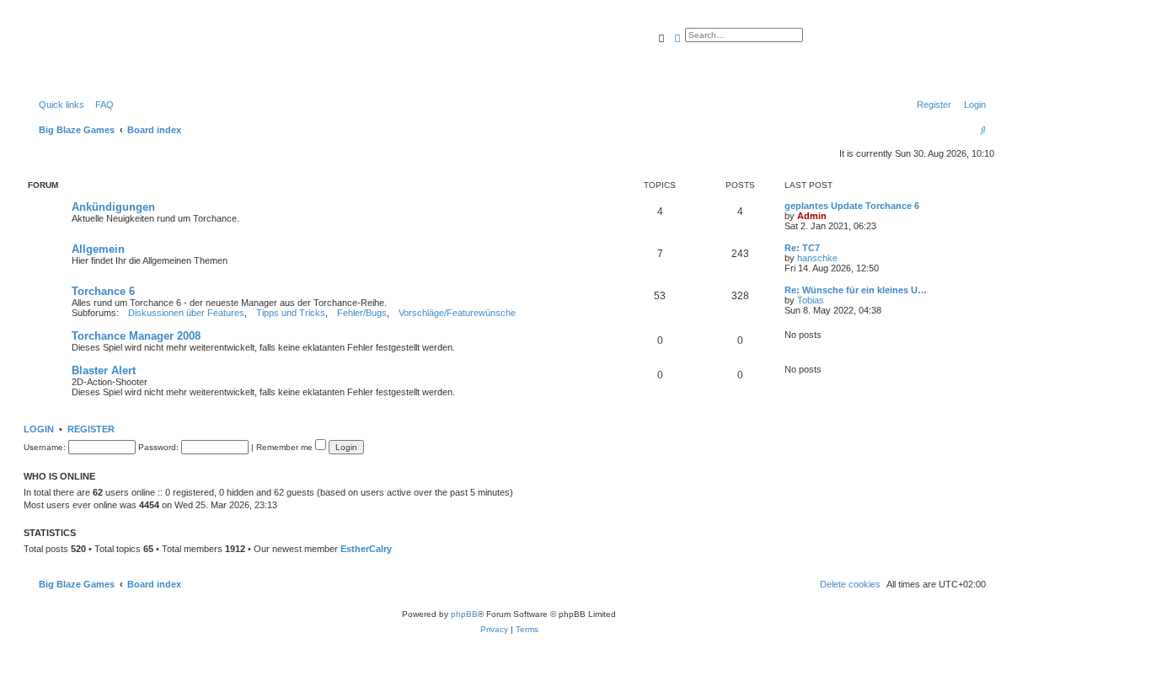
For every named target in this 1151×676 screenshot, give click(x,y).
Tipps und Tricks (290, 313)
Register (91, 429)
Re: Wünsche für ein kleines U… (855, 290)
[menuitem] (101, 104)
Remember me (285, 447)
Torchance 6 (103, 291)
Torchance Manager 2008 (136, 336)
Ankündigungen (113, 207)
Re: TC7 (802, 248)
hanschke (817, 258)
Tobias (810, 300)
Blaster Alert (104, 370)
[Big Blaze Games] (100, 55)
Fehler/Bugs (362, 313)
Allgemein (98, 249)
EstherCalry (366, 549)
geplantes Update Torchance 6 (851, 206)
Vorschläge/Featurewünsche (457, 313)
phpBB (464, 614)
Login (39, 429)
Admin (812, 216)
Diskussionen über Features (186, 313)
